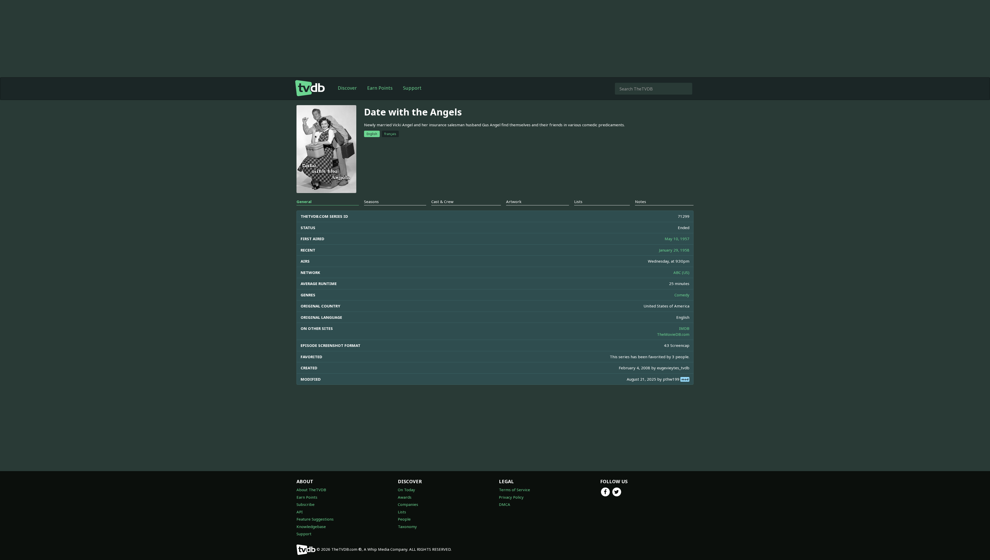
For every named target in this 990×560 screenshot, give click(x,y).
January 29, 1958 (674, 250)
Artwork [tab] (514, 201)
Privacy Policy (511, 497)
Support (412, 88)
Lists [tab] (578, 201)
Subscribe (305, 504)
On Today (406, 489)
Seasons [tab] (371, 201)
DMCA (504, 504)
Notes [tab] (640, 201)
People (404, 519)
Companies (408, 504)
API (299, 511)
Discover (347, 88)
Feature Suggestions (315, 519)
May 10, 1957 (677, 238)
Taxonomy (407, 526)
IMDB (684, 328)
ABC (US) (681, 272)
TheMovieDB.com (673, 334)
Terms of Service (514, 489)
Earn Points (380, 88)
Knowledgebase (311, 526)
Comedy (681, 294)
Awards (404, 497)
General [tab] (303, 201)
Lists (402, 511)
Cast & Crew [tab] (442, 201)
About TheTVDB (311, 489)
